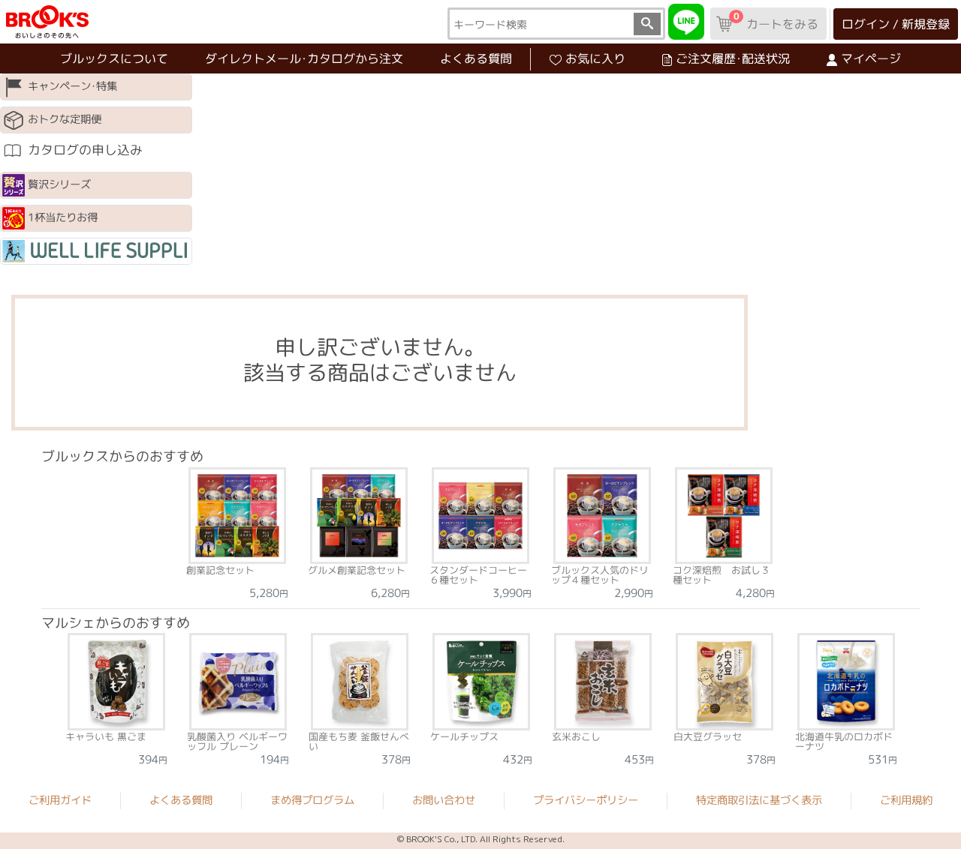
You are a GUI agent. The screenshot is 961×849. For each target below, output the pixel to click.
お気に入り (595, 58)
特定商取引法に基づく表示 (759, 800)
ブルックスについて (114, 58)
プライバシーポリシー (585, 800)
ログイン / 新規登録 (896, 24)
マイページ (871, 58)
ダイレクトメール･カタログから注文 (304, 58)
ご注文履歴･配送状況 (733, 58)
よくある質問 (476, 58)
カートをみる (775, 21)
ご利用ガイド (60, 799)
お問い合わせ (443, 800)
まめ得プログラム (312, 799)
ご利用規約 (906, 800)
